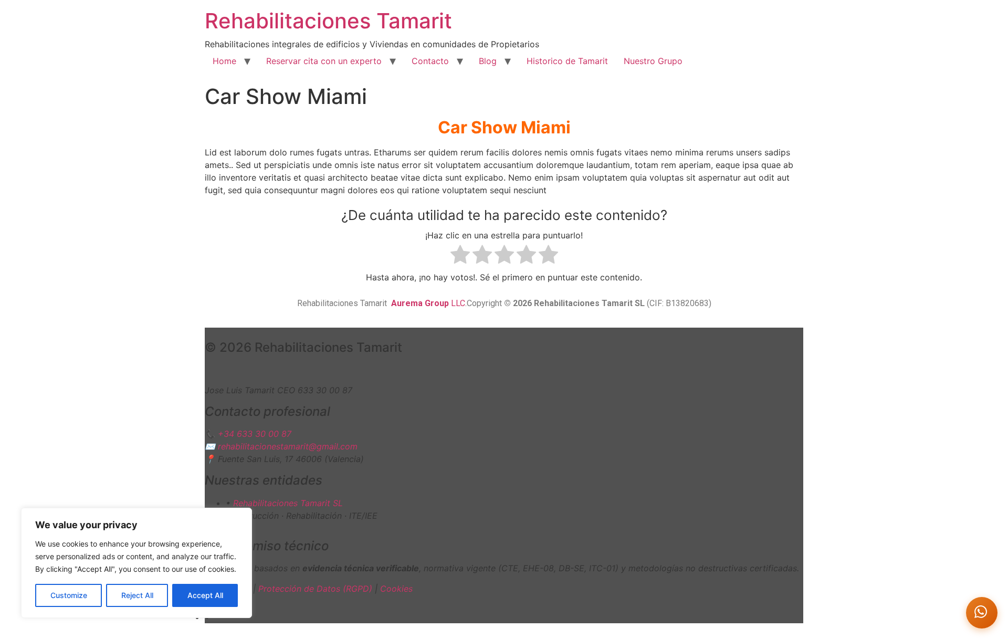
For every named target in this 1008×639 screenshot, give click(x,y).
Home (224, 61)
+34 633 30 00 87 (254, 433)
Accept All (205, 595)
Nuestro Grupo (653, 61)
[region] (136, 563)
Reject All (137, 595)
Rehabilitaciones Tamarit (328, 21)
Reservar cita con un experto (324, 61)
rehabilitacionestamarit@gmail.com (288, 446)
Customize (68, 595)
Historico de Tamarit (567, 61)
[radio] (460, 256)
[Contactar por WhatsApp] (982, 612)
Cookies (396, 588)
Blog (488, 61)
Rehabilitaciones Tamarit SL (288, 503)
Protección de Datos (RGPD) (315, 588)
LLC (428, 303)
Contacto (430, 61)
